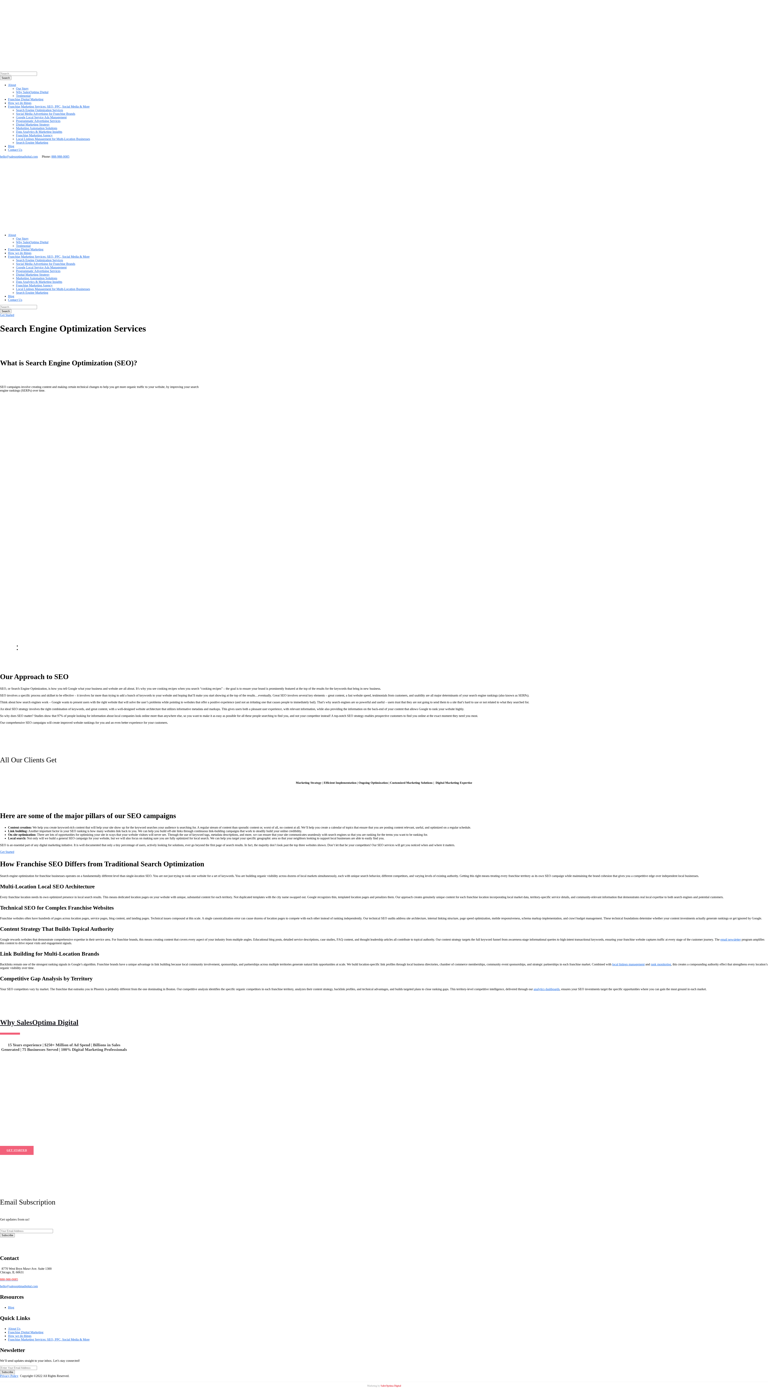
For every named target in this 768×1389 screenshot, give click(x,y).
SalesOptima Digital (391, 1385)
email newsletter (730, 939)
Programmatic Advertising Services (38, 121)
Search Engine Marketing (32, 142)
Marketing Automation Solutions (36, 128)
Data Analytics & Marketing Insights (39, 131)
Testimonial (23, 95)
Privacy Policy (9, 1376)
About (12, 85)
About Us (14, 1328)
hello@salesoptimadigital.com (19, 156)
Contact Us (15, 149)
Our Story (22, 88)
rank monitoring (661, 964)
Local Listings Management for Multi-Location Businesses (53, 139)
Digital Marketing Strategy (33, 124)
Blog (11, 146)
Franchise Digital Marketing (25, 99)
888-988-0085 (60, 156)
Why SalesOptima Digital (32, 92)
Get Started (7, 315)
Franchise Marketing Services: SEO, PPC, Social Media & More (49, 106)
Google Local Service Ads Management (41, 117)
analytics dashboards (547, 989)
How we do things (19, 103)
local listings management (628, 964)
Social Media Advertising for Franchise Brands (45, 113)
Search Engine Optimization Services (39, 110)
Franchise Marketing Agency (34, 135)
